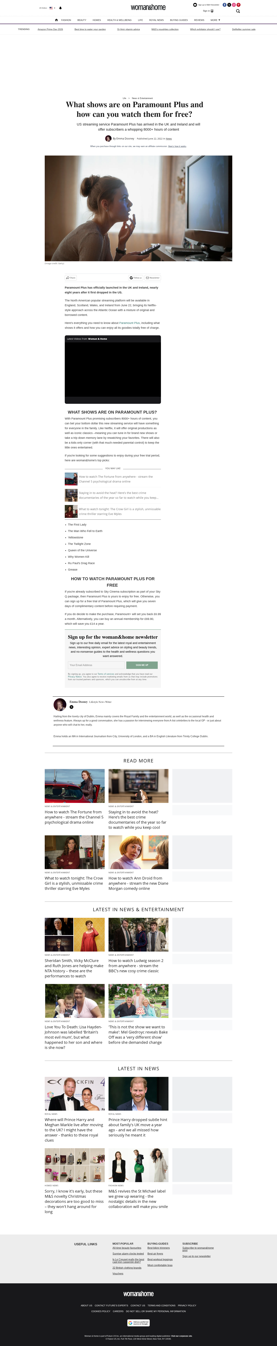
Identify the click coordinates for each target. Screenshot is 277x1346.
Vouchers (118, 1273)
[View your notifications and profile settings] (60, 8)
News (169, 138)
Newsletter (154, 277)
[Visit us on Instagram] (234, 5)
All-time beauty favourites (127, 1248)
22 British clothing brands (127, 1267)
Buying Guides (179, 20)
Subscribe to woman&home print (198, 1249)
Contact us (138, 1305)
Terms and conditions (161, 1305)
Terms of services (106, 674)
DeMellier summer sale (244, 29)
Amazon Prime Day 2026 (50, 29)
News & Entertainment (142, 98)
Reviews (199, 20)
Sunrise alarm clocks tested (128, 1253)
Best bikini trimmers (158, 1248)
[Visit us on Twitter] (229, 5)
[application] (113, 369)
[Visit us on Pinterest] (238, 5)
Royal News (156, 20)
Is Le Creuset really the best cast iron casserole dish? (128, 1260)
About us (86, 1305)
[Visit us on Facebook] (225, 5)
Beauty (81, 20)
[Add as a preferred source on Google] (138, 1322)
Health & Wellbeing (119, 20)
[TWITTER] (72, 707)
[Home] (56, 20)
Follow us (138, 277)
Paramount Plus (129, 323)
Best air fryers (155, 1253)
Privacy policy (187, 1305)
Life (140, 20)
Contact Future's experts (111, 1305)
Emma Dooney (125, 138)
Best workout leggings (160, 1259)
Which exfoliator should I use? (205, 29)
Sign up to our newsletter (196, 1256)
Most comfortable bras (159, 1265)
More (214, 20)
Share (72, 277)
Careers (118, 1311)
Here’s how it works (177, 146)
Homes (97, 20)
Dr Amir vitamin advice (128, 29)
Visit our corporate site (181, 1336)
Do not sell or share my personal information (156, 1311)
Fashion (66, 20)
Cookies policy (100, 1311)
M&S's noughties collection (165, 29)
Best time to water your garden (90, 29)
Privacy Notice (75, 676)
